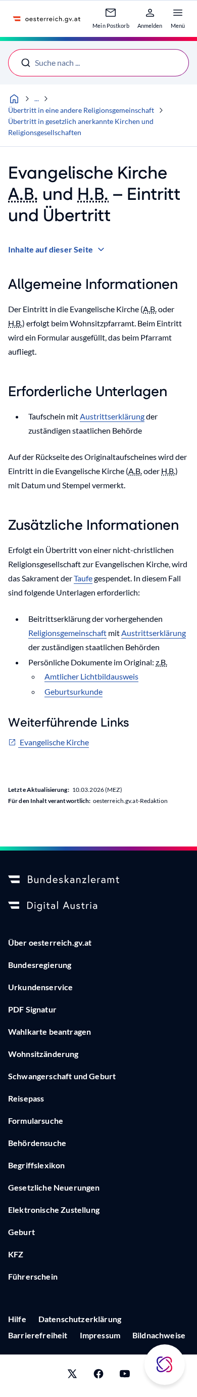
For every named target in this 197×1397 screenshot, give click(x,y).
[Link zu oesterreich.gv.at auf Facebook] (98, 1376)
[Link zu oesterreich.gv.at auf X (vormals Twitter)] (72, 1376)
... (36, 98)
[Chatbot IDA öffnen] (164, 1364)
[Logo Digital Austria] (98, 906)
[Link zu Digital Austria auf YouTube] (125, 1376)
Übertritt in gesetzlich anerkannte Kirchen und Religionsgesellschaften (81, 127)
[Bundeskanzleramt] (98, 880)
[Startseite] (14, 99)
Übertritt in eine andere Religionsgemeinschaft (81, 110)
